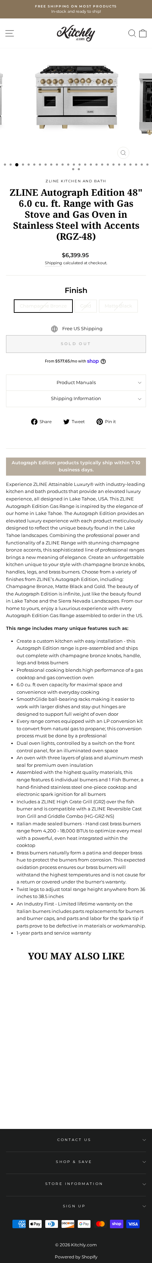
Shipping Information (76, 398)
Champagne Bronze (43, 306)
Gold (85, 306)
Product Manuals (76, 382)
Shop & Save (74, 1161)
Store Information (74, 1183)
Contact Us (74, 1139)
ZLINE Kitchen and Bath (76, 181)
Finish (76, 290)
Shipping (53, 262)
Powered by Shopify (76, 1256)
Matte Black (118, 306)
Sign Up (74, 1206)
